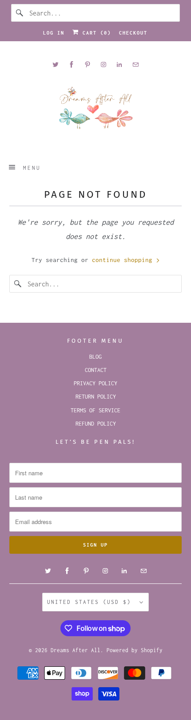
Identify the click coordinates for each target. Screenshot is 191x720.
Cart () (95, 32)
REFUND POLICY (96, 423)
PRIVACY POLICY (95, 383)
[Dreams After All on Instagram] (103, 64)
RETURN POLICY (96, 396)
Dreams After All (75, 650)
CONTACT (96, 370)
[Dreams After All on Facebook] (71, 64)
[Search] (20, 13)
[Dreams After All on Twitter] (55, 64)
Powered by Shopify (135, 650)
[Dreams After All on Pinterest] (87, 64)
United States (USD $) (91, 602)
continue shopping (124, 259)
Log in (53, 32)
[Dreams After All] (95, 111)
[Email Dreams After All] (135, 64)
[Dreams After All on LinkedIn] (119, 64)
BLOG (95, 356)
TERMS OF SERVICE (95, 410)
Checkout (133, 32)
